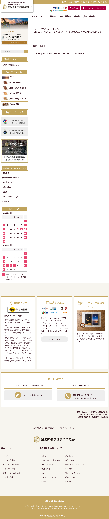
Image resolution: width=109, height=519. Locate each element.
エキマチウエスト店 (10, 197)
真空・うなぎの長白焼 (17, 99)
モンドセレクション (72, 473)
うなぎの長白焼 (15, 93)
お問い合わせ (70, 460)
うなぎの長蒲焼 (15, 82)
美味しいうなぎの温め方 (74, 464)
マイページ (89, 8)
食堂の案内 (6, 187)
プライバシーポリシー (67, 428)
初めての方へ (70, 456)
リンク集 (68, 469)
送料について (70, 477)
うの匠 (4, 192)
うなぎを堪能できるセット (12, 65)
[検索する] (26, 51)
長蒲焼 (53, 16)
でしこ (43, 16)
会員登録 (75, 8)
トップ (34, 16)
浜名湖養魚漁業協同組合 (54, 501)
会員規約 (68, 481)
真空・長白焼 (89, 16)
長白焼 (77, 16)
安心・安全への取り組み (11, 178)
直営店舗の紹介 (8, 182)
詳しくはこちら (54, 339)
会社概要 (5, 173)
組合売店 (5, 201)
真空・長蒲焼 (65, 16)
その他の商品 (14, 104)
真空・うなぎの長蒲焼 (17, 88)
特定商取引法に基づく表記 (43, 428)
